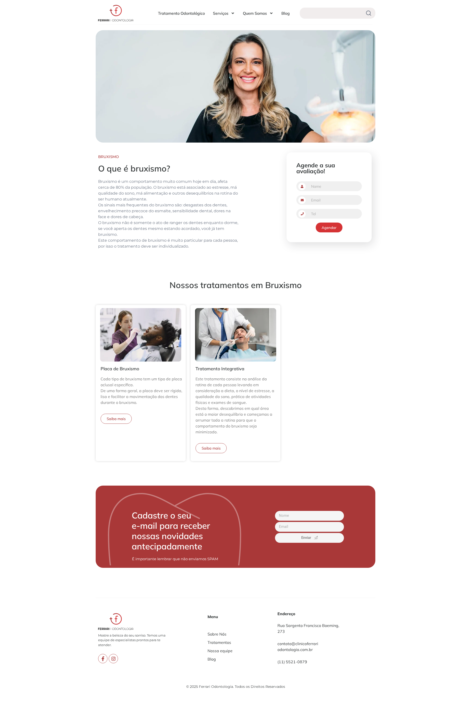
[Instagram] (113, 658)
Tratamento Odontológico (181, 13)
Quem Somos (255, 13)
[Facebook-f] (102, 658)
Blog (285, 13)
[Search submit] (368, 13)
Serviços (220, 13)
